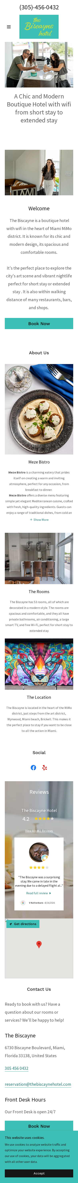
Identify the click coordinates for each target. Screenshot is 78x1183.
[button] (10, 27)
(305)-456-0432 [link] (39, 7)
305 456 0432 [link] (16, 1068)
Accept (39, 1173)
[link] (39, 27)
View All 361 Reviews (39, 831)
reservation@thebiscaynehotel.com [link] (38, 1084)
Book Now (39, 323)
